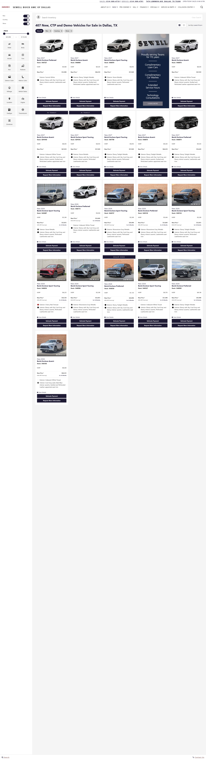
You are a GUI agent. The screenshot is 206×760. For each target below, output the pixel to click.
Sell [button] (135, 7)
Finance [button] (143, 7)
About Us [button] (105, 7)
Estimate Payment (52, 101)
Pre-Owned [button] (124, 7)
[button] (201, 7)
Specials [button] (154, 7)
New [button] (114, 7)
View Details (42, 97)
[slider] (4, 34)
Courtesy (5, 19)
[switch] (16, 16)
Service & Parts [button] (167, 7)
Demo (4, 23)
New (4, 16)
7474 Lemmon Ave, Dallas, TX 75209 (163, 1)
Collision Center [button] (185, 7)
